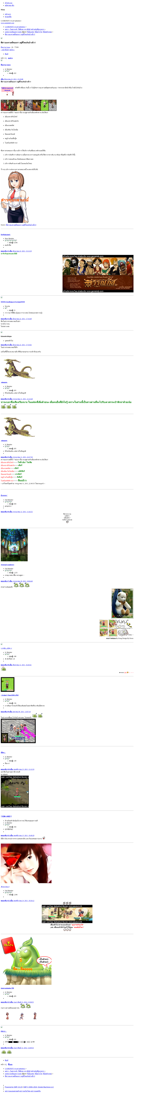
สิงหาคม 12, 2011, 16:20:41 (16, 665)
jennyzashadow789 (7, 988)
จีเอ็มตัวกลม (47, 32)
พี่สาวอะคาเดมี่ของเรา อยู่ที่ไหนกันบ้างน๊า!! (21, 225)
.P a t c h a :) (5, 887)
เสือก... (3, 752)
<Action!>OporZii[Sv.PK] (10, 695)
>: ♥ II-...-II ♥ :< (6, 648)
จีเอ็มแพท (30, 32)
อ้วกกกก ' (4, 495)
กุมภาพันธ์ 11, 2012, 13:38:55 (17, 1002)
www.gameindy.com (7, 23)
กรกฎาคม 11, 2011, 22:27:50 (17, 457)
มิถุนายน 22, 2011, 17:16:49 (16, 319)
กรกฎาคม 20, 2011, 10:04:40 (17, 581)
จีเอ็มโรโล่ (38, 32)
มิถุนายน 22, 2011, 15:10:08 (12, 79)
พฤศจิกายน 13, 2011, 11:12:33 (17, 769)
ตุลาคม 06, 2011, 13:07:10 (16, 712)
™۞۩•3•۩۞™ (6, 816)
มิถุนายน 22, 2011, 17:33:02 (16, 345)
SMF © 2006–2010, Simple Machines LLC (38, 1087)
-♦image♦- (4, 382)
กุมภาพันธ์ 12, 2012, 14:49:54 (17, 1048)
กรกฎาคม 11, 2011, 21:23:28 (17, 399)
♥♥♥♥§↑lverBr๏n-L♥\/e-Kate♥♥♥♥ (13, 302)
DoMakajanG (5, 234)
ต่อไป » (12, 50)
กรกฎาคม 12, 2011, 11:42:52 (17, 512)
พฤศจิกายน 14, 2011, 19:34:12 (17, 901)
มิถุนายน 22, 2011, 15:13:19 (16, 251)
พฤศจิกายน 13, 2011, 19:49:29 (17, 835)
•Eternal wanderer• (7, 565)
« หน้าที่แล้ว (5, 50)
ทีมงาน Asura (5, 47)
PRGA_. (4, 1031)
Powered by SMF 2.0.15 (13, 1087)
